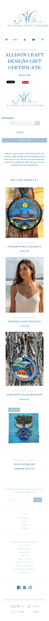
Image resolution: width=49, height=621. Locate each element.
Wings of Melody (24, 464)
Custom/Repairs (24, 518)
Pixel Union (19, 599)
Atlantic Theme (9, 599)
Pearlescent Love (25, 552)
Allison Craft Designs (24, 243)
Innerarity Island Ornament (24, 394)
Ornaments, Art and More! (24, 565)
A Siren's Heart (24, 545)
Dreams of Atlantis (24, 559)
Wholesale (24, 524)
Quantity (20, 132)
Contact (24, 514)
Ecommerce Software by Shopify (34, 599)
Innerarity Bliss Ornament (24, 246)
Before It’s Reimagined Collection (25, 542)
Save (26, 82)
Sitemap (24, 528)
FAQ (24, 521)
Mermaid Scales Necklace (24, 321)
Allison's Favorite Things (24, 562)
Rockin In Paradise (24, 548)
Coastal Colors (24, 555)
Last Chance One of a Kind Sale (24, 569)
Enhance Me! (24, 572)
